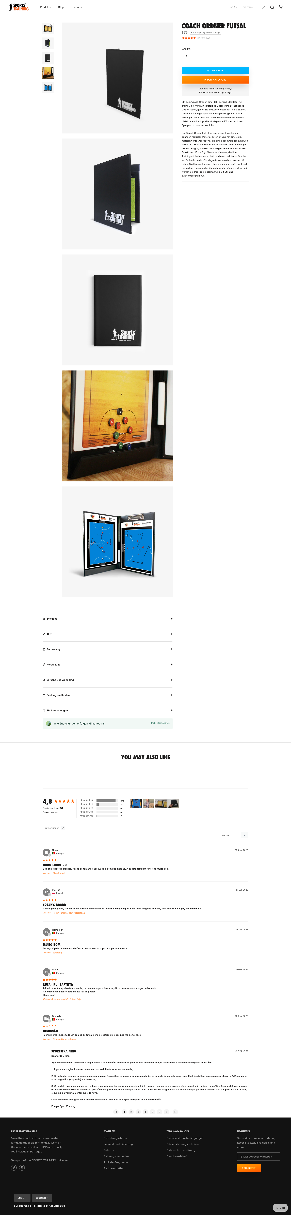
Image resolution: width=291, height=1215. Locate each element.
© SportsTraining (22, 1205)
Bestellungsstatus (115, 1138)
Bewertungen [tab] (51, 828)
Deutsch (248, 7)
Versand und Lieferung (118, 1144)
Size (49, 634)
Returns (109, 1150)
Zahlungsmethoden (58, 695)
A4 (185, 55)
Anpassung (53, 649)
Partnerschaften (114, 1168)
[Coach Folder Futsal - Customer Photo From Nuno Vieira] (148, 803)
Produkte (45, 7)
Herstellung (53, 664)
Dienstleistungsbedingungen (185, 1138)
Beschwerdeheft (177, 1156)
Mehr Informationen (160, 723)
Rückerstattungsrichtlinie (183, 1144)
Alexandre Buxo (57, 1205)
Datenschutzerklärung (181, 1150)
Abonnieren (249, 1168)
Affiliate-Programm (116, 1162)
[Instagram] (22, 1167)
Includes (51, 618)
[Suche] (272, 7)
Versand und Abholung (60, 680)
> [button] (175, 1112)
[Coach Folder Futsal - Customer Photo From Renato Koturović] (136, 803)
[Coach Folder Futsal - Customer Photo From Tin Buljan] (161, 803)
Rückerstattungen (57, 710)
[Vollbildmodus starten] (167, 128)
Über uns (76, 7)
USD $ (232, 7)
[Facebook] (13, 1167)
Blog (61, 7)
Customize (217, 70)
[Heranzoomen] (167, 113)
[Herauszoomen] (167, 120)
